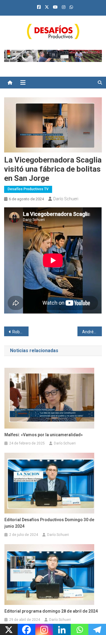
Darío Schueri (65, 198)
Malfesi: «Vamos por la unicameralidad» (43, 434)
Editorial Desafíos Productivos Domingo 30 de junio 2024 (49, 523)
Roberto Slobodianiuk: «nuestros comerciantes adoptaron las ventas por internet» (20, 331)
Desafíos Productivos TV (28, 189)
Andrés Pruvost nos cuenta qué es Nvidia (92, 331)
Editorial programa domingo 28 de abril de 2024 (51, 611)
